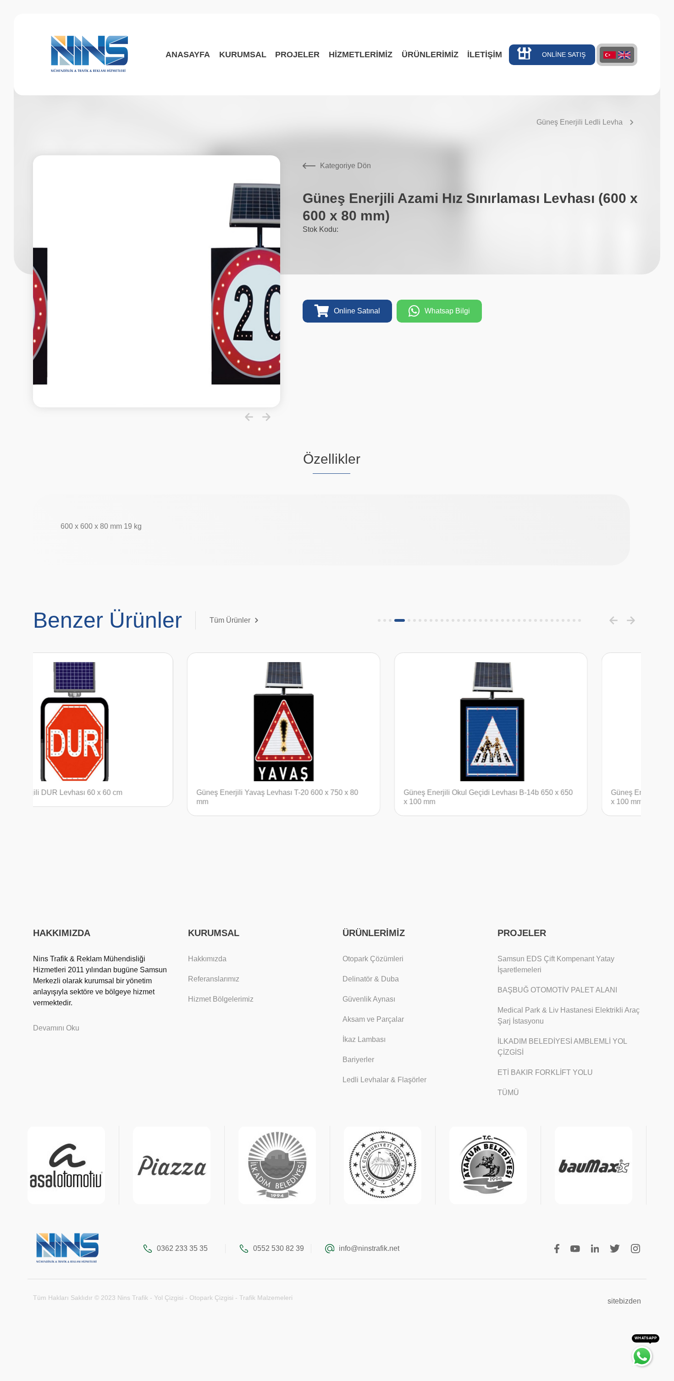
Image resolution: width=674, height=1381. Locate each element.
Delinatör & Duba (371, 979)
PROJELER (297, 54)
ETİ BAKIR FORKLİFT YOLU (545, 1072)
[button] (249, 417)
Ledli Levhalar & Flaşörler (384, 1080)
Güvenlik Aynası (369, 999)
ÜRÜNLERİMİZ (430, 54)
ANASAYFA (188, 54)
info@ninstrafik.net (369, 1248)
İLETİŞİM (484, 54)
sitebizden (624, 1301)
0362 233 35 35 (182, 1248)
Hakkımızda (207, 959)
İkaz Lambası (364, 1039)
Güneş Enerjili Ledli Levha (579, 122)
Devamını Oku (56, 1028)
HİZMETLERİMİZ (360, 54)
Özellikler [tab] (331, 458)
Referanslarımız (213, 979)
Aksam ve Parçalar (373, 1019)
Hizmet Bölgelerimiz (221, 999)
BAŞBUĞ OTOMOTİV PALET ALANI (557, 990)
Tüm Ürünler (230, 620)
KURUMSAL (242, 54)
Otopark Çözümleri (373, 959)
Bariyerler (358, 1059)
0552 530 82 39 (278, 1248)
